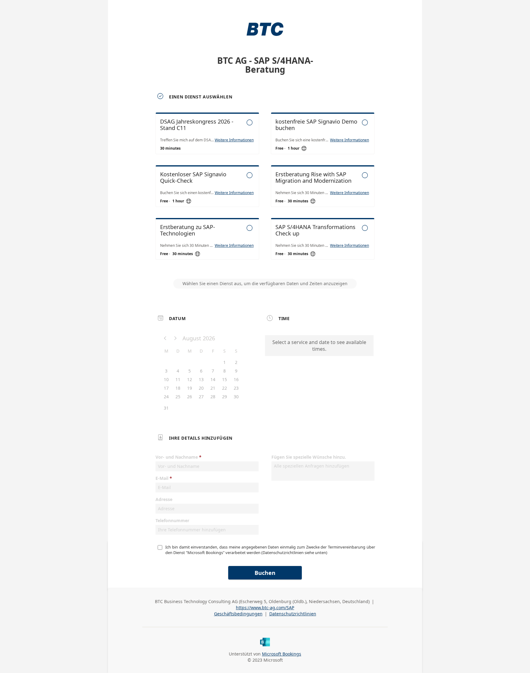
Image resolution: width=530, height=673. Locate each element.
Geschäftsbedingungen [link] (238, 614)
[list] (265, 192)
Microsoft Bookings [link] (281, 654)
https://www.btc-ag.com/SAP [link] (265, 607)
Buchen (265, 572)
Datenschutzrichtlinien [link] (292, 614)
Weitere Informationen (234, 140)
